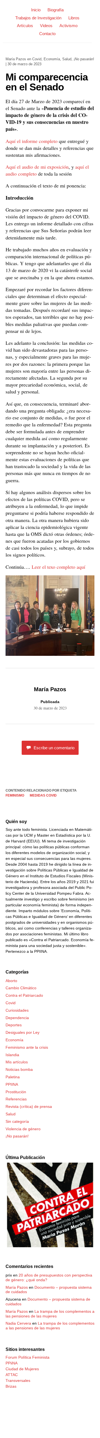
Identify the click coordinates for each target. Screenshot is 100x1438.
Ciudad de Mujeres (22, 1369)
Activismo (68, 25)
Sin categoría (17, 1121)
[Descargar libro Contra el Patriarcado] (50, 1246)
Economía (52, 59)
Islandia (12, 1055)
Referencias (16, 1099)
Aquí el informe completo (32, 141)
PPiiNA (12, 1363)
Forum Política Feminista (27, 1357)
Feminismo (15, 795)
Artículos (25, 25)
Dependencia (17, 1018)
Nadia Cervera (18, 1323)
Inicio (36, 9)
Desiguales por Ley (22, 1032)
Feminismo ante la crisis (27, 1047)
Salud (66, 59)
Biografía (56, 9)
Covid (36, 59)
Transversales (18, 1380)
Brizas (11, 1386)
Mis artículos (17, 1062)
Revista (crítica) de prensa (29, 1106)
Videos (46, 25)
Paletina (13, 1077)
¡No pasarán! (84, 59)
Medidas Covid (43, 795)
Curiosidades (17, 1010)
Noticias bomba (19, 1069)
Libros (73, 17)
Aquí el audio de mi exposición (37, 166)
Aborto (11, 980)
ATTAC (12, 1374)
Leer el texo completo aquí (58, 566)
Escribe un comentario (54, 747)
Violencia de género (23, 1129)
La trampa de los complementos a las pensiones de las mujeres (50, 1313)
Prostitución (16, 1092)
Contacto (47, 33)
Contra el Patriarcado (24, 995)
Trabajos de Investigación (38, 17)
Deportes (14, 1025)
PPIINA (12, 1084)
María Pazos (16, 59)
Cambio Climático (21, 988)
